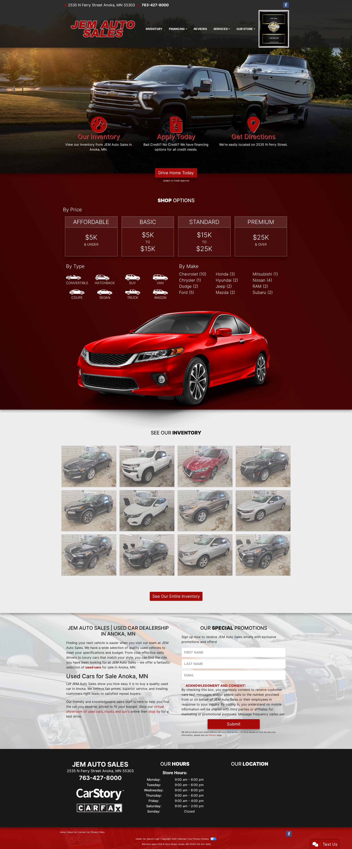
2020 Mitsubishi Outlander (147, 538)
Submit (233, 724)
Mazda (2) (225, 292)
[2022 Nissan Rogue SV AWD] (89, 510)
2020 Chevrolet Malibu (263, 493)
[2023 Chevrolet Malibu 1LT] (89, 466)
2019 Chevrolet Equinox (205, 538)
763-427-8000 (155, 5)
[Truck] (132, 294)
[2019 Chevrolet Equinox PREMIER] (205, 555)
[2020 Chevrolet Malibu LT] (263, 510)
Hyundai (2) (227, 280)
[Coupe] (77, 294)
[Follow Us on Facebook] (286, 5)
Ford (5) (186, 292)
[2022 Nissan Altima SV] (205, 466)
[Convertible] (77, 279)
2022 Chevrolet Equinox (263, 449)
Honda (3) (225, 274)
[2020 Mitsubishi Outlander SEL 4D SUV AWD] (147, 555)
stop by (154, 711)
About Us (71, 832)
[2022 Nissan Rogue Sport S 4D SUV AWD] (147, 510)
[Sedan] (104, 294)
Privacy (212, 735)
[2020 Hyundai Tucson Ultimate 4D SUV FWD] (89, 555)
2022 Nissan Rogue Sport (147, 493)
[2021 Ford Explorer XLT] (205, 510)
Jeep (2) (224, 286)
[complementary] (340, 837)
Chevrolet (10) (192, 274)
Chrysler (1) (190, 280)
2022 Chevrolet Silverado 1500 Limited (147, 452)
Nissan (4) (262, 280)
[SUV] (132, 279)
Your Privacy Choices (198, 839)
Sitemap (182, 839)
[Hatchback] (105, 279)
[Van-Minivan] (160, 279)
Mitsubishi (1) (265, 274)
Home (63, 832)
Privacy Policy (98, 832)
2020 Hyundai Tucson (89, 538)
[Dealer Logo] (102, 29)
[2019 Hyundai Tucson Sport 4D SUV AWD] (263, 555)
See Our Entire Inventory (176, 596)
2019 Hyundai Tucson (263, 538)
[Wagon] (160, 294)
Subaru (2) (263, 292)
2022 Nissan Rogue (89, 493)
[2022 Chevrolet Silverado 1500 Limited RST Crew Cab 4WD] (147, 466)
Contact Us (83, 832)
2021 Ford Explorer (205, 493)
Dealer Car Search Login (148, 839)
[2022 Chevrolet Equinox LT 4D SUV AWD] (263, 466)
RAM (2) (260, 286)
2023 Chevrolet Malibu (89, 449)
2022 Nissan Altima (205, 449)
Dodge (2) (188, 286)
